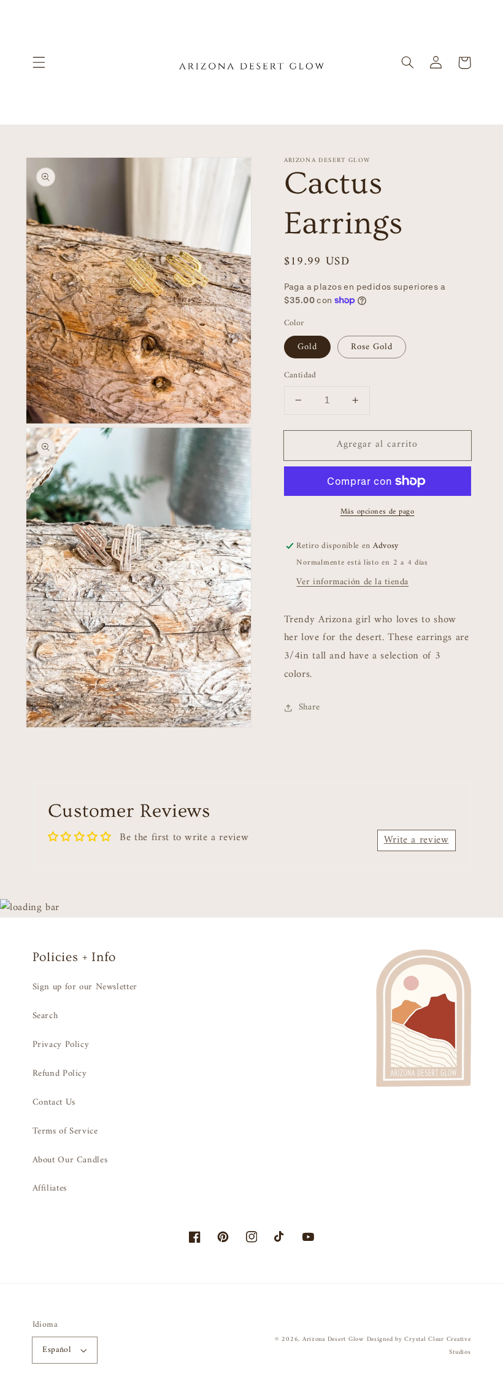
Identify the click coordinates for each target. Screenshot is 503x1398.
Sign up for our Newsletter (85, 987)
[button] (39, 62)
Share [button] (309, 707)
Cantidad (300, 375)
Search (45, 1016)
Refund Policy (60, 1073)
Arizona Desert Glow (333, 1339)
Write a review (416, 840)
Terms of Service (65, 1131)
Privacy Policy (61, 1044)
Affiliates (50, 1188)
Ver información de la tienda (352, 582)
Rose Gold (372, 347)
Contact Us (54, 1102)
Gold (307, 347)
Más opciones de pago (377, 512)
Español (56, 1350)
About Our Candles (70, 1160)
